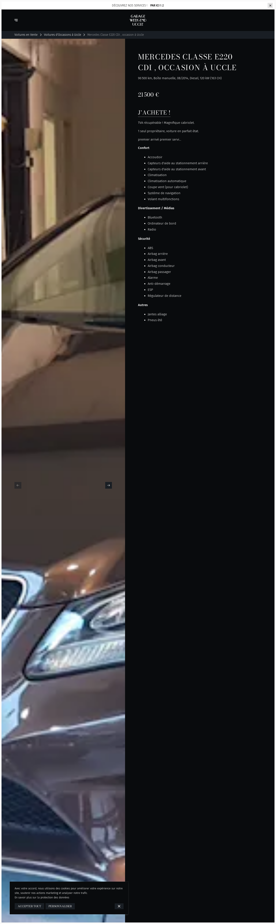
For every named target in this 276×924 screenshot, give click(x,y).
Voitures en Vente (26, 35)
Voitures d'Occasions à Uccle (62, 35)
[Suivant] (108, 485)
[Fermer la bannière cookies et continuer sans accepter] (119, 906)
